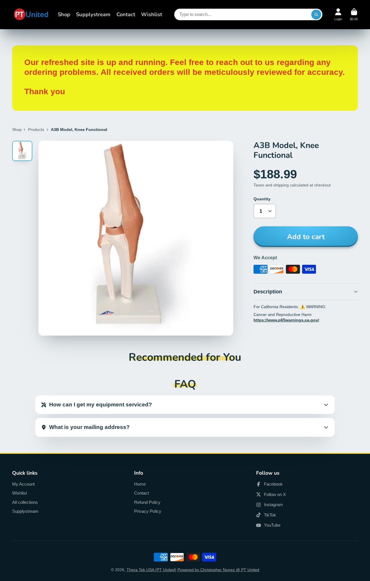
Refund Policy (147, 502)
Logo (31, 14)
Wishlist (151, 14)
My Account (23, 484)
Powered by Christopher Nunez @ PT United (218, 569)
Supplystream (93, 14)
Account (338, 14)
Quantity (262, 199)
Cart (354, 14)
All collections (25, 502)
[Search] (316, 14)
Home (140, 484)
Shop (64, 14)
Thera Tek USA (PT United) (151, 569)
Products (36, 129)
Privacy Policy (147, 511)
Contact (125, 14)
